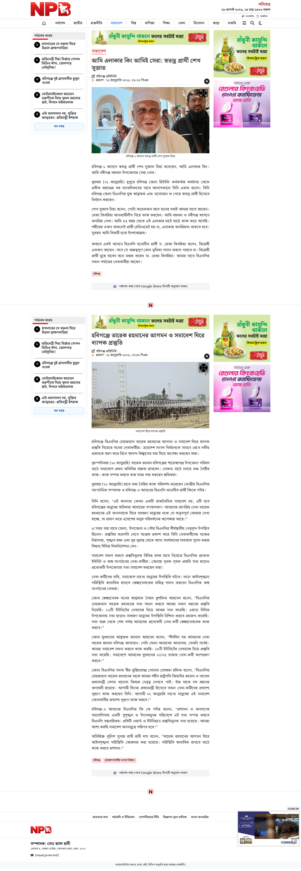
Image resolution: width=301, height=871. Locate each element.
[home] (44, 23)
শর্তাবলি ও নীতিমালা (123, 817)
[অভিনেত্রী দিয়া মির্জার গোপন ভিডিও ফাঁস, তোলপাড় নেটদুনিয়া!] (58, 64)
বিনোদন (199, 23)
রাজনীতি (96, 23)
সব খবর (59, 126)
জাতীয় (78, 23)
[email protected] (47, 855)
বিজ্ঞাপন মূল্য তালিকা (175, 817)
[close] (252, 24)
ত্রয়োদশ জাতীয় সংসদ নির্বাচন (120, 760)
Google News (151, 286)
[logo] (41, 830)
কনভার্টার (250, 16)
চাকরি (232, 23)
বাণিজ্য (150, 23)
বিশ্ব (133, 23)
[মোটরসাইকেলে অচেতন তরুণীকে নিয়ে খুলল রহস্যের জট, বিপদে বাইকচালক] (58, 99)
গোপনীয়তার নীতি (149, 817)
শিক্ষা (166, 23)
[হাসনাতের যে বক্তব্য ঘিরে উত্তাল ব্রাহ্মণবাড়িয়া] (58, 47)
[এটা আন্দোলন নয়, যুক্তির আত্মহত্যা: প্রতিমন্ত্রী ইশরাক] (58, 116)
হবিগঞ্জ (96, 274)
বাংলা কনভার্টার (200, 817)
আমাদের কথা (100, 817)
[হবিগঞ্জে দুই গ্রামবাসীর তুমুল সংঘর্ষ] (58, 81)
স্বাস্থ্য (216, 23)
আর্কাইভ (264, 16)
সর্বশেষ (60, 23)
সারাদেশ (116, 23)
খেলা (181, 23)
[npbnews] (51, 9)
